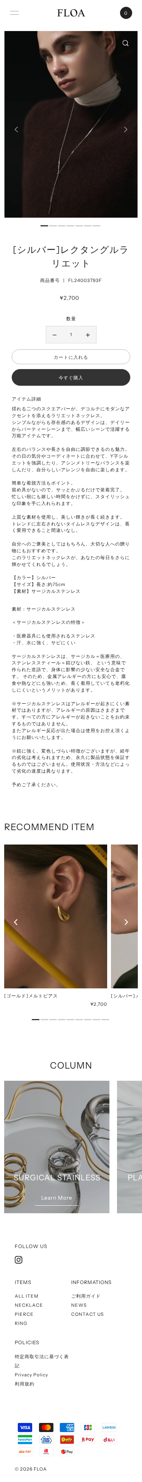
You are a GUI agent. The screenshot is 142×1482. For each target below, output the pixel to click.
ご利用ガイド (86, 1296)
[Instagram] (18, 1260)
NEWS (79, 1305)
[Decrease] (54, 334)
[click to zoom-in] (125, 43)
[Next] (125, 129)
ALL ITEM (27, 1296)
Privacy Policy (31, 1375)
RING (21, 1323)
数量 (71, 318)
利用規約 (24, 1384)
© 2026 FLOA (31, 1469)
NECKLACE (29, 1305)
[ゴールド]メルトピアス (31, 996)
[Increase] (88, 334)
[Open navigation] (14, 13)
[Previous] (16, 129)
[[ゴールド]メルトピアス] (55, 917)
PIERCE (24, 1314)
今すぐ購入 (71, 377)
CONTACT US (87, 1314)
